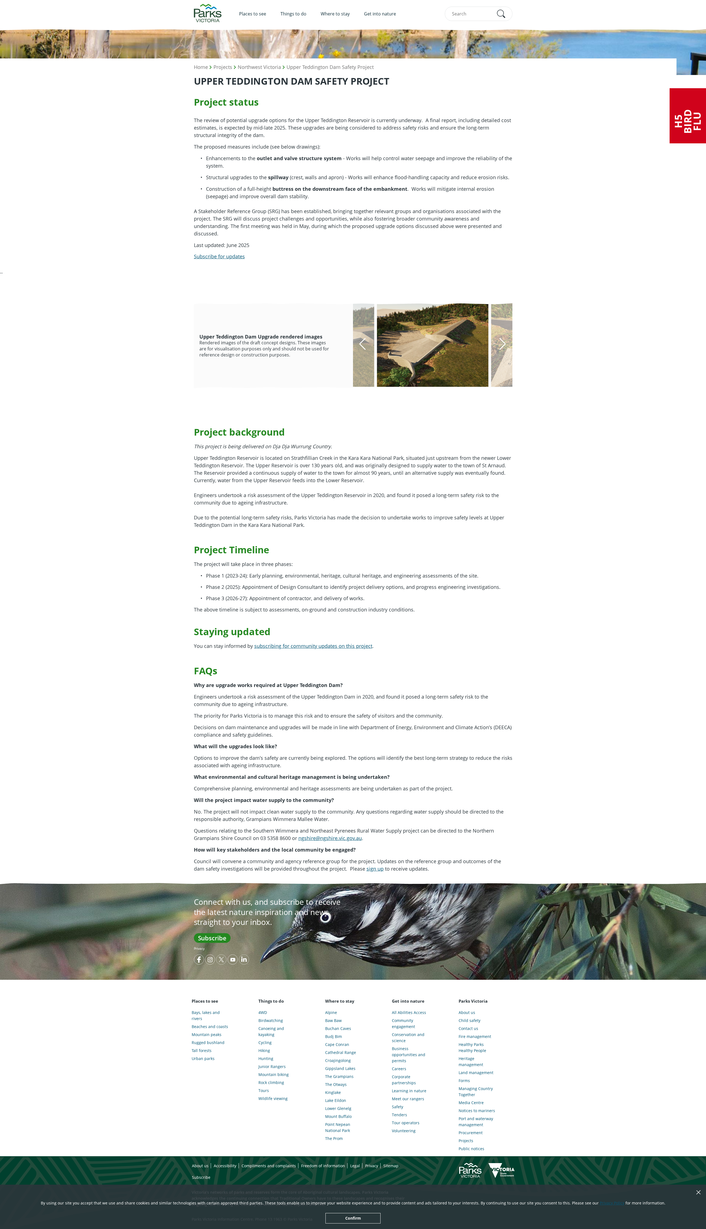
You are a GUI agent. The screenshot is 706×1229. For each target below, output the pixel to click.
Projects (222, 67)
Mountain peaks (206, 1034)
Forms (464, 1080)
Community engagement (403, 1023)
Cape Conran (337, 1044)
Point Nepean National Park (337, 1127)
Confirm (353, 1218)
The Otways (336, 1084)
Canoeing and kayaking (271, 1031)
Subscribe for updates (219, 256)
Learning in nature (409, 1090)
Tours (263, 1090)
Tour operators (405, 1122)
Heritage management (471, 1061)
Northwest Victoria (259, 67)
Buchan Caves (338, 1028)
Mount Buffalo (338, 1116)
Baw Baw (333, 1020)
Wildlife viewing (273, 1098)
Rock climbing (271, 1082)
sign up (375, 868)
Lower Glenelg (338, 1108)
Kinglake (333, 1092)
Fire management (475, 1036)
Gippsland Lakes (340, 1068)
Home (201, 67)
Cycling (265, 1042)
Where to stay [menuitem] (335, 14)
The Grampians (339, 1076)
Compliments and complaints (269, 1165)
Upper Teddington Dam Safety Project (330, 67)
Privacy (199, 948)
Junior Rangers (272, 1066)
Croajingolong (338, 1060)
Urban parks (203, 1058)
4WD (262, 1012)
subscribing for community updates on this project (313, 646)
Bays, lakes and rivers (206, 1015)
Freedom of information (323, 1165)
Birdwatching (270, 1020)
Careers (399, 1068)
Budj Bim (333, 1036)
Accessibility (225, 1165)
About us (467, 1012)
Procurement (471, 1132)
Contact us (468, 1028)
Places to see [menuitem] (252, 14)
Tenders (399, 1114)
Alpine (331, 1012)
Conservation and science (408, 1037)
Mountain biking (273, 1074)
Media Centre (471, 1102)
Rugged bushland (208, 1042)
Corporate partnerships (404, 1079)
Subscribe (212, 938)
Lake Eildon (335, 1100)
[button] (501, 14)
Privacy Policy (612, 1203)
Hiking (264, 1050)
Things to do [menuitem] (293, 14)
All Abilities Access (409, 1012)
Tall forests (202, 1050)
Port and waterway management (476, 1121)
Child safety (469, 1020)
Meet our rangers (408, 1098)
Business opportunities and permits (408, 1054)
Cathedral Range (340, 1052)
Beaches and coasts (210, 1026)
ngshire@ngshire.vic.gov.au (330, 838)
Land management (476, 1072)
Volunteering (404, 1130)
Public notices (471, 1148)
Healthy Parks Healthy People (472, 1047)
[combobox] (478, 14)
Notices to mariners (477, 1110)
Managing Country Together (476, 1091)
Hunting (265, 1058)
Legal (355, 1165)
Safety (397, 1106)
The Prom (334, 1138)
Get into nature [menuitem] (380, 14)
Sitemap (391, 1165)
